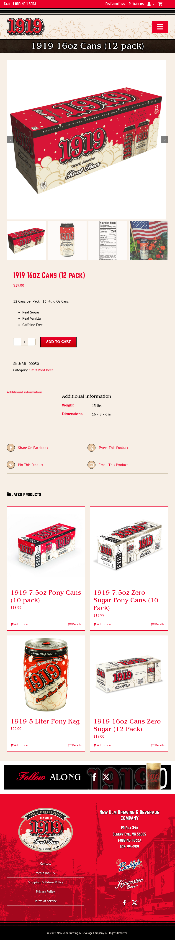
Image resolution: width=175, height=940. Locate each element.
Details (77, 624)
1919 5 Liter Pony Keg (45, 721)
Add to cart (58, 342)
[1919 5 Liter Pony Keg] (46, 674)
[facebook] (94, 777)
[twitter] (106, 777)
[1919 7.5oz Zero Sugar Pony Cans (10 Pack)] (129, 545)
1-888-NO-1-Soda (129, 840)
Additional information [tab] (24, 392)
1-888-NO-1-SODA (24, 4)
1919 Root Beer (41, 370)
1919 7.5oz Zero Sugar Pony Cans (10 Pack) (125, 600)
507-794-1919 (129, 847)
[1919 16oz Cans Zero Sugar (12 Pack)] (129, 674)
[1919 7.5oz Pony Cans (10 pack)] (46, 545)
